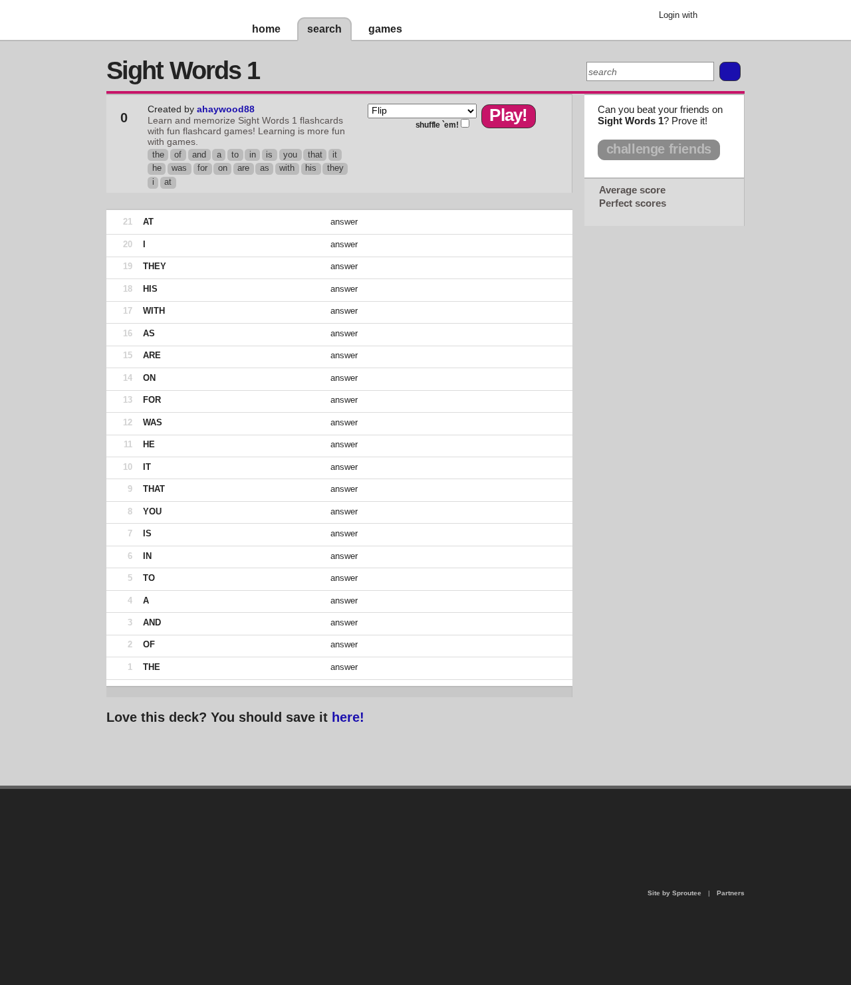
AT (148, 222)
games (385, 29)
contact (419, 823)
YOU (152, 511)
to (235, 155)
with (287, 168)
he (157, 168)
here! (348, 717)
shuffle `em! (437, 125)
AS (149, 333)
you (290, 155)
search (324, 29)
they (335, 168)
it (334, 155)
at (168, 182)
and (199, 155)
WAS (152, 422)
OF (149, 644)
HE (149, 444)
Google (718, 16)
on (222, 168)
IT (147, 467)
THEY (154, 266)
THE (151, 667)
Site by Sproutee (674, 893)
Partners (731, 893)
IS (147, 533)
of (178, 155)
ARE (152, 355)
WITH (154, 311)
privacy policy (468, 794)
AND (152, 622)
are (243, 168)
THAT (154, 489)
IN (147, 556)
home (266, 29)
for (202, 168)
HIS (150, 289)
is (269, 155)
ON (149, 378)
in (252, 155)
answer (344, 222)
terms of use (530, 827)
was (179, 168)
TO (149, 578)
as (264, 168)
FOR (152, 400)
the (158, 155)
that (315, 155)
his (310, 168)
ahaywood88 (226, 109)
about (254, 843)
